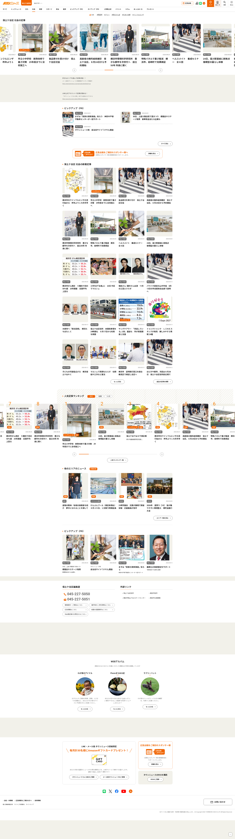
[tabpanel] (87, 45)
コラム (127, 9)
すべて (5, 9)
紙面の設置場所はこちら (99, 610)
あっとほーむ (138, 9)
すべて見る (164, 144)
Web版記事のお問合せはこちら (75, 614)
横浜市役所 (153, 593)
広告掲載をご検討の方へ (24, 800)
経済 (64, 9)
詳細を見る (152, 153)
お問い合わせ (219, 802)
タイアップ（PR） (94, 9)
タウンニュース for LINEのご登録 (83, 777)
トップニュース (16, 9)
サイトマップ (30, 804)
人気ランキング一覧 (117, 460)
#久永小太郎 (126, 15)
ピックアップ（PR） (77, 9)
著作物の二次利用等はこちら (101, 605)
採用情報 (38, 800)
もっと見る (117, 382)
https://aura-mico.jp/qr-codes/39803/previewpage (75, 99)
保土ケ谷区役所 (128, 593)
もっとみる (84, 709)
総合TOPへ (37, 3)
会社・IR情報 (8, 800)
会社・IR (217, 5)
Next (160, 70)
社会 (33, 9)
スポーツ (49, 9)
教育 (40, 9)
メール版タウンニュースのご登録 (114, 777)
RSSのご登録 (155, 779)
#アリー (107, 15)
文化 (26, 9)
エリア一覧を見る (162, 518)
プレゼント (150, 9)
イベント (118, 9)
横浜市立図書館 (155, 598)
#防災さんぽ (116, 15)
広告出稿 (188, 3)
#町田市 (99, 15)
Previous (74, 70)
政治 (57, 9)
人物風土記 (107, 9)
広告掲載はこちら (71, 610)
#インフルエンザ (138, 15)
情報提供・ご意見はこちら (73, 605)
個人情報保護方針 (8, 804)
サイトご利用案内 (19, 804)
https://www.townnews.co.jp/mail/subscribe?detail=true (76, 83)
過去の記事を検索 (162, 382)
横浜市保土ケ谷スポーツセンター (134, 598)
